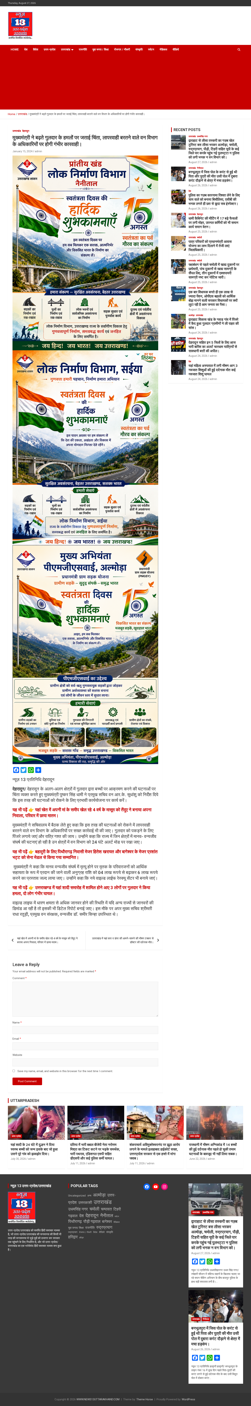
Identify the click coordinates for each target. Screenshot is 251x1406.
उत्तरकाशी (85, 1202)
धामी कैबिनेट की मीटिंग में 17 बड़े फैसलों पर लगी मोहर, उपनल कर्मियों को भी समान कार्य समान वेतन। (213, 222)
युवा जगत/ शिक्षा (76, 1227)
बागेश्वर (107, 1221)
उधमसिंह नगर (202, 136)
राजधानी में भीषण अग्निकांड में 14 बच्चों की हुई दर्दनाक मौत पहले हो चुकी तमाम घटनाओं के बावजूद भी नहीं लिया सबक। (213, 1149)
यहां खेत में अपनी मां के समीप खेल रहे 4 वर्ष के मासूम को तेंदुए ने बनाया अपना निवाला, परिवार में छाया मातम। (47, 940)
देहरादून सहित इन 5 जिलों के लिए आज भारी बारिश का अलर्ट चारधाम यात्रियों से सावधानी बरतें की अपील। (213, 346)
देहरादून (25, 130)
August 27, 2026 (198, 162)
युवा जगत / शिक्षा (100, 49)
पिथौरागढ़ (75, 1221)
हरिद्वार (73, 1237)
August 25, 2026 (198, 231)
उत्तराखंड (65, 49)
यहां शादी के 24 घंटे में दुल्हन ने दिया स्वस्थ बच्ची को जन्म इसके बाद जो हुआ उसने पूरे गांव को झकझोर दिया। (34, 1149)
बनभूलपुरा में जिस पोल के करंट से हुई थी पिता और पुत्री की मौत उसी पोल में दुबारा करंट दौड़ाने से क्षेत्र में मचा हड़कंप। (213, 176)
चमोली (199, 237)
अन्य (89, 1195)
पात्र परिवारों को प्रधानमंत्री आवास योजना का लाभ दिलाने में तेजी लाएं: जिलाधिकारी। (210, 245)
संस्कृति (139, 49)
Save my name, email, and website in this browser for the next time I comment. (65, 1071)
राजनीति (83, 49)
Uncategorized (77, 1195)
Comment (19, 978)
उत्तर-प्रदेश (49, 49)
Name (17, 1022)
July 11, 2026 (77, 1163)
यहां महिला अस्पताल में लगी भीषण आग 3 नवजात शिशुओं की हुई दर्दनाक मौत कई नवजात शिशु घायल (213, 370)
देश (26, 49)
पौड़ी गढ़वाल (91, 1221)
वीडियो (176, 49)
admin (38, 151)
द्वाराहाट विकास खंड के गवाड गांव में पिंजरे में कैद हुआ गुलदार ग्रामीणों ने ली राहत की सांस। (214, 323)
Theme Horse (144, 1399)
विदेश (35, 49)
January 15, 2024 (22, 151)
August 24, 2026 (198, 332)
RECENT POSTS (187, 130)
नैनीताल (200, 168)
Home (15, 49)
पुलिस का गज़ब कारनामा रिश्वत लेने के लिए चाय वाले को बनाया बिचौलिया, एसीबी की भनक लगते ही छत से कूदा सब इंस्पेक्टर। (214, 199)
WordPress (188, 1399)
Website (17, 1055)
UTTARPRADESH (24, 1100)
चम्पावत (106, 1209)
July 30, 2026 (18, 1158)
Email (16, 1038)
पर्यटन (151, 49)
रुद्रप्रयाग (104, 1227)
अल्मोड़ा (192, 315)
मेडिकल (163, 49)
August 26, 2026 (198, 185)
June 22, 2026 (197, 1158)
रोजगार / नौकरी (122, 49)
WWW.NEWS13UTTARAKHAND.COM (97, 1399)
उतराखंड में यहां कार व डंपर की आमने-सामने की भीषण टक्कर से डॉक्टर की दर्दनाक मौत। (123, 940)
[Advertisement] (125, 82)
